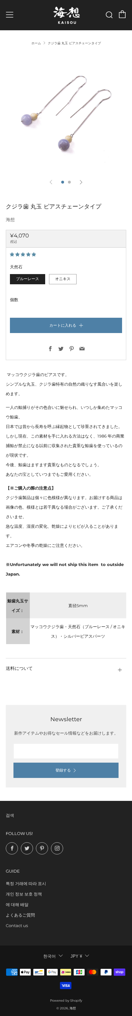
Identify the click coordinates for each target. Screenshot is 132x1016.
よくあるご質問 (20, 915)
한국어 (49, 956)
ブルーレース (27, 279)
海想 (10, 219)
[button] (23, 254)
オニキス (62, 279)
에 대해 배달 (17, 904)
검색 (10, 815)
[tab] (62, 182)
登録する (63, 770)
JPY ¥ (76, 956)
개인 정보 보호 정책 (24, 893)
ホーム (36, 43)
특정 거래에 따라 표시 (26, 883)
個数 (14, 299)
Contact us (17, 925)
